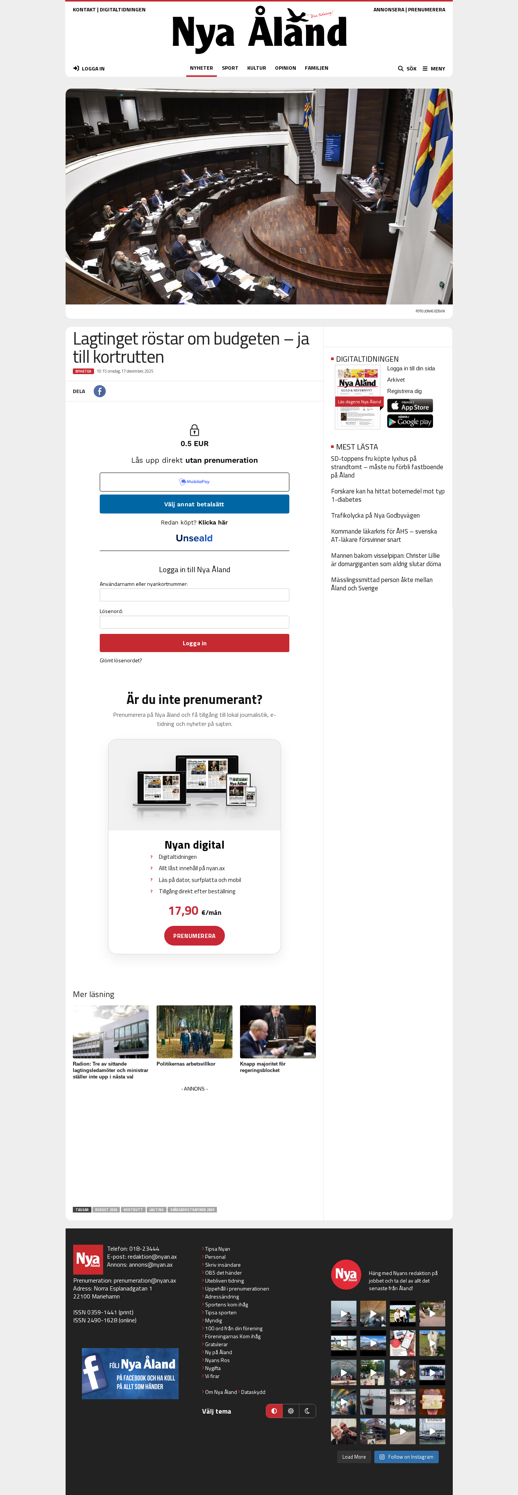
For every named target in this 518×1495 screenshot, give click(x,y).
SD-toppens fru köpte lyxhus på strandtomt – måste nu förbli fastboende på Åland (387, 467)
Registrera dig (404, 391)
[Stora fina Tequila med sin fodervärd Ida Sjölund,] (432, 1343)
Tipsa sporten (221, 1312)
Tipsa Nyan (217, 1249)
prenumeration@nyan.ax (145, 1280)
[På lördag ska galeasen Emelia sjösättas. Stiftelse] (373, 1431)
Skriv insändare (223, 1265)
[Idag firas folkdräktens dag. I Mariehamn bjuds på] (344, 1373)
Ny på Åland (218, 1352)
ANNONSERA (389, 9)
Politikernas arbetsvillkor (186, 1064)
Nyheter (83, 371)
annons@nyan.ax (151, 1264)
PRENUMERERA (426, 9)
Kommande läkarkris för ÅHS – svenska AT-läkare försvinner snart (384, 535)
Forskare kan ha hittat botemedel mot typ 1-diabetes (388, 495)
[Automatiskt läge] (274, 1411)
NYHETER (201, 68)
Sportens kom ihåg (226, 1304)
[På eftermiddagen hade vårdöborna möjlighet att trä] (403, 1313)
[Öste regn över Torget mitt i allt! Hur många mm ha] (403, 1402)
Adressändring (222, 1296)
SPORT (230, 68)
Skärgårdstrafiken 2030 (192, 1209)
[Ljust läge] (291, 1411)
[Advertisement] (194, 1147)
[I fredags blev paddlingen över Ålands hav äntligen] (344, 1313)
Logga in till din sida (411, 368)
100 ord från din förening (233, 1328)
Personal (215, 1257)
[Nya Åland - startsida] (260, 56)
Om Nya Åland (221, 1392)
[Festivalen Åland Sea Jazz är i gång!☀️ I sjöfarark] (373, 1313)
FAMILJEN (316, 68)
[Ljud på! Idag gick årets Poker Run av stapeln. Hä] (432, 1431)
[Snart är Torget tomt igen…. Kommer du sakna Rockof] (373, 1373)
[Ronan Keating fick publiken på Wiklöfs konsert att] (403, 1373)
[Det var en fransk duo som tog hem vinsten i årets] (344, 1343)
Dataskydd (253, 1392)
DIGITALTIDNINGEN (123, 9)
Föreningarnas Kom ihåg (233, 1336)
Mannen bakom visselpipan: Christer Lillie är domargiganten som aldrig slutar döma (386, 560)
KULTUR (256, 68)
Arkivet (396, 379)
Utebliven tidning (224, 1280)
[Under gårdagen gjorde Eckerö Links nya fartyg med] (373, 1343)
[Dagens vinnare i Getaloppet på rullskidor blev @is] (403, 1431)
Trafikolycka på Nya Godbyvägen (375, 515)
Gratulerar (216, 1344)
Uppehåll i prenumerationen (237, 1288)
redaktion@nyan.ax (152, 1256)
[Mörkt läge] (307, 1411)
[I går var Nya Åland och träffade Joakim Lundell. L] (344, 1431)
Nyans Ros (217, 1360)
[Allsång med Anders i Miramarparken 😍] (432, 1373)
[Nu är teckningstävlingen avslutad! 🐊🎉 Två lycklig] (432, 1402)
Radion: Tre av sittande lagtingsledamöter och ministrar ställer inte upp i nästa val (110, 1070)
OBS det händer (223, 1273)
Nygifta (213, 1368)
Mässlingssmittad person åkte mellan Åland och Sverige (382, 584)
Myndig (213, 1320)
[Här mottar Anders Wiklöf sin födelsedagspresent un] (344, 1402)
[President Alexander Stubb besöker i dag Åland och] (432, 1313)
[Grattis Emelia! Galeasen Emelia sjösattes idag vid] (373, 1402)
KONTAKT (84, 9)
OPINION (285, 68)
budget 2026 (106, 1209)
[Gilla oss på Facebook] (130, 1373)
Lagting (156, 1209)
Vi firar (212, 1376)
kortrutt (133, 1209)
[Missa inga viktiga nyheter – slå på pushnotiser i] (403, 1343)
